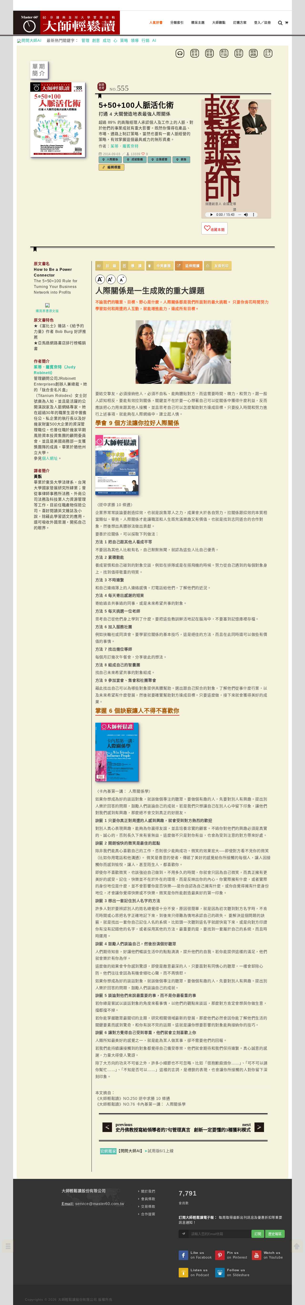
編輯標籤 (113, 167)
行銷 (146, 41)
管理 (85, 41)
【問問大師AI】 (130, 1151)
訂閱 (257, 1234)
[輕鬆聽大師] (180, 53)
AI (154, 41)
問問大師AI (33, 41)
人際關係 (112, 159)
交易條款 (148, 1206)
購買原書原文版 (47, 311)
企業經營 (161, 159)
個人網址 (50, 458)
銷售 (183, 159)
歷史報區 (275, 1234)
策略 (124, 41)
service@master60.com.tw (99, 1204)
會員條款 (148, 1199)
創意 (96, 41)
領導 (135, 41)
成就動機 (136, 159)
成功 (107, 41)
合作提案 (148, 1214)
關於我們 (148, 1191)
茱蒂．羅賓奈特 (125, 146)
